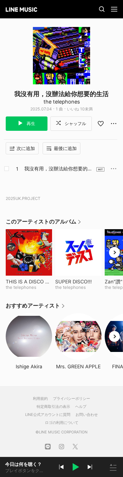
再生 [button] (30, 123)
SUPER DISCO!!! (78, 282)
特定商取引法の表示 (53, 406)
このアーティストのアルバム (44, 223)
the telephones (61, 102)
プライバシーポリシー (71, 398)
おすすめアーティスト (35, 307)
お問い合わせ (87, 414)
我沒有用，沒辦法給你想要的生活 (58, 169)
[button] (75, 468)
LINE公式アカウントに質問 (47, 414)
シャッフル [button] (75, 123)
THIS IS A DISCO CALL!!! (29, 282)
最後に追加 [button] (65, 148)
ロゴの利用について (61, 422)
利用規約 (40, 398)
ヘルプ (80, 406)
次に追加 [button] (26, 148)
